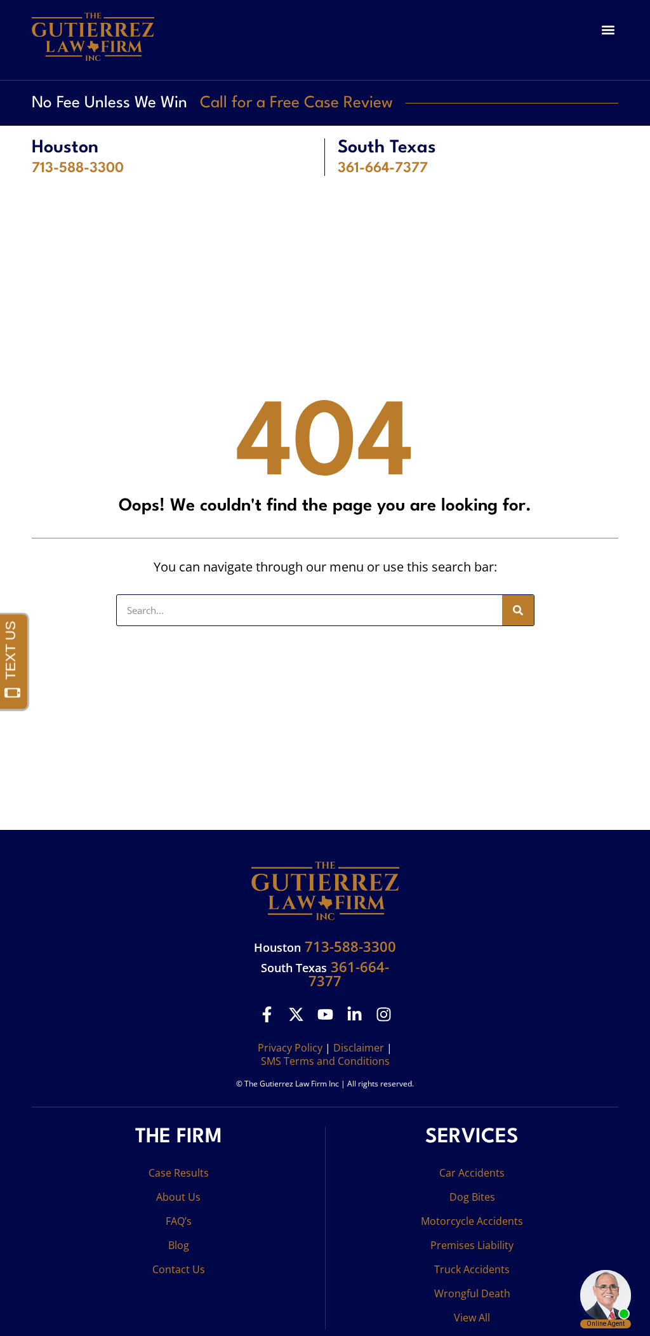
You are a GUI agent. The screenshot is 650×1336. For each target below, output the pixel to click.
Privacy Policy (290, 1048)
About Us (178, 1197)
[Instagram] (384, 1014)
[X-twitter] (296, 1014)
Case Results (179, 1173)
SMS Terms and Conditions (325, 1061)
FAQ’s (179, 1221)
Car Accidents (472, 1173)
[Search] (518, 610)
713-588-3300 (78, 168)
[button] (607, 29)
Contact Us (178, 1269)
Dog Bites (472, 1197)
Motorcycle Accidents (472, 1221)
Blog (178, 1245)
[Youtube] (325, 1014)
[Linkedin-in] (354, 1014)
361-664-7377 (383, 168)
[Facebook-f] (267, 1014)
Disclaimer (358, 1048)
